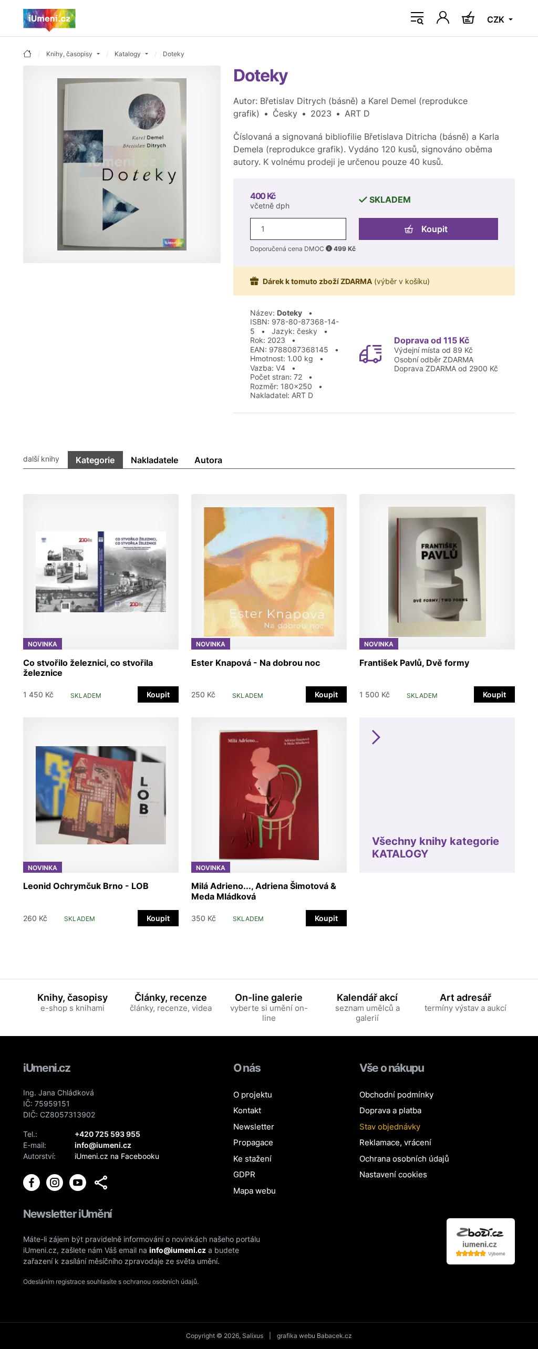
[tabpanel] (269, 705)
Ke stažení (252, 1159)
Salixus (252, 1336)
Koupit (434, 229)
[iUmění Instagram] (55, 1181)
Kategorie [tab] (95, 460)
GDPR (244, 1174)
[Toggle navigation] (417, 18)
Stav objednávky (389, 1127)
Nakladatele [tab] (154, 460)
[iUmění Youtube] (78, 1181)
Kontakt (247, 1110)
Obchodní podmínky (396, 1095)
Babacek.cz (334, 1336)
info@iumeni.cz (177, 1250)
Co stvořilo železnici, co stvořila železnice (88, 667)
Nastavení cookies (393, 1174)
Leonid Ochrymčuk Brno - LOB (86, 886)
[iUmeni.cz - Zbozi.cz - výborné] (481, 1240)
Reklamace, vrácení (395, 1142)
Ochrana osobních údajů (404, 1159)
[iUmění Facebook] (32, 1181)
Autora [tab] (208, 460)
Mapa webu (254, 1191)
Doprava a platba (390, 1110)
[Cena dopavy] (370, 353)
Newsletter (253, 1127)
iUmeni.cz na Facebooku (117, 1156)
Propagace (253, 1142)
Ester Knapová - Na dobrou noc (255, 662)
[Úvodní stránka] (49, 18)
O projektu (252, 1095)
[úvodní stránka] (27, 54)
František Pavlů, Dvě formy (414, 662)
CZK (496, 19)
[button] (100, 1182)
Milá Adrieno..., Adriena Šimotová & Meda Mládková (263, 891)
